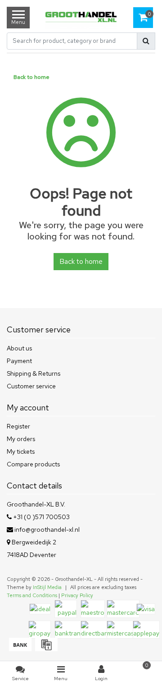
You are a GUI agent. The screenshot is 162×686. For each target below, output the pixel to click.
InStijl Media (47, 587)
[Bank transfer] (20, 649)
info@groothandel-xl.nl (47, 529)
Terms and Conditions (32, 595)
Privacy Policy (77, 595)
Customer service (31, 386)
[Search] (146, 41)
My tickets (21, 451)
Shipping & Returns (33, 373)
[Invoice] (45, 649)
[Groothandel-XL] (81, 18)
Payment (19, 361)
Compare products (33, 464)
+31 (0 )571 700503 (41, 517)
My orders (21, 439)
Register (18, 426)
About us (19, 348)
